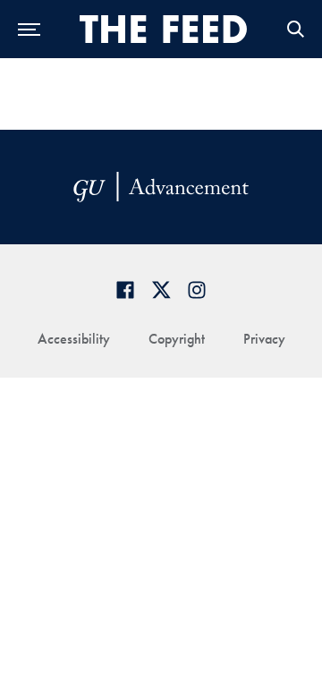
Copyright (176, 338)
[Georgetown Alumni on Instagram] (196, 289)
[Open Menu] (29, 29)
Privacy (264, 338)
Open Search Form (295, 29)
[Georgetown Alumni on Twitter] (161, 289)
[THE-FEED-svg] (164, 28)
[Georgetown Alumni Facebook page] (125, 289)
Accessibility (74, 338)
